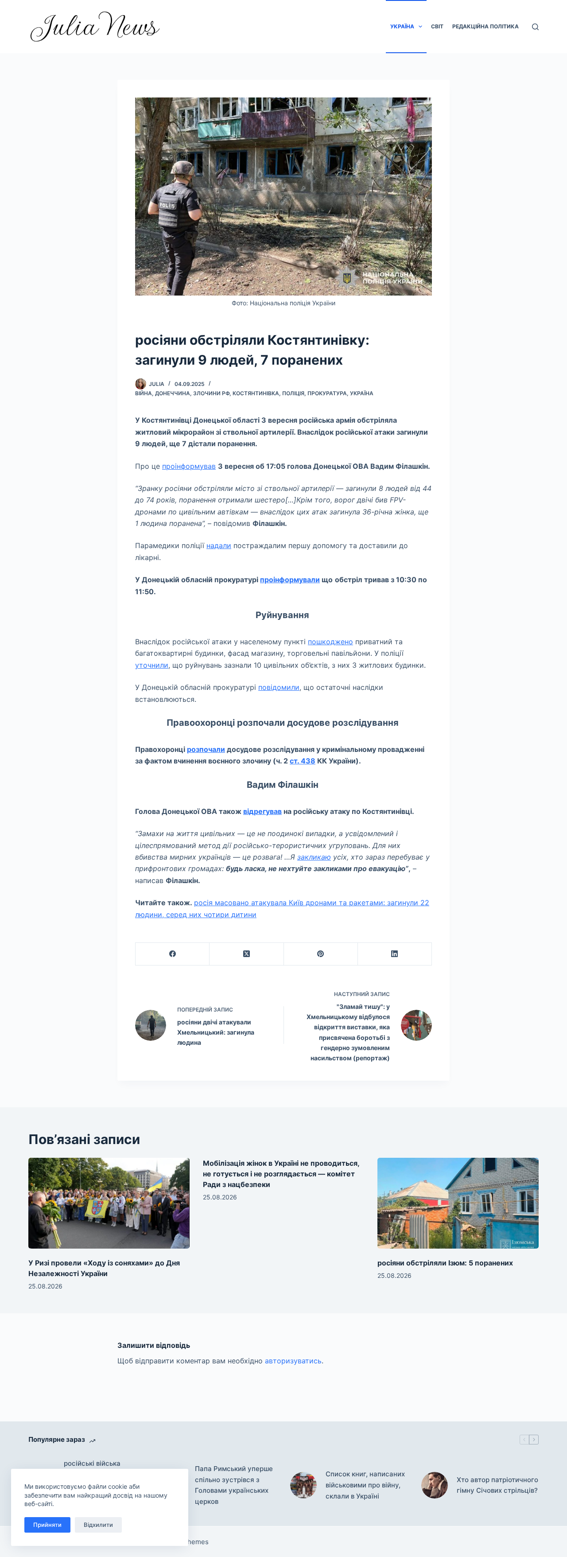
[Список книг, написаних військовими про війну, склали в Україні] (303, 1485)
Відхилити (98, 1524)
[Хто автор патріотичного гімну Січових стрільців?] (434, 1485)
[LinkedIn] (395, 954)
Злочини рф (211, 393)
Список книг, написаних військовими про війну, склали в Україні (365, 1485)
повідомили (278, 687)
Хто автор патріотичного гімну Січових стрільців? (497, 1485)
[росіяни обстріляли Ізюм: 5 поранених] (458, 1203)
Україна (402, 26)
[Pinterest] (321, 954)
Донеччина (172, 393)
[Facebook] (173, 954)
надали (218, 545)
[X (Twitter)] (247, 954)
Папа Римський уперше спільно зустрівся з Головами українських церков (234, 1485)
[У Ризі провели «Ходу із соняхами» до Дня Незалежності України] (109, 1203)
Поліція (293, 393)
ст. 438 (302, 760)
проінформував (189, 466)
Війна (143, 393)
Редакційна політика (485, 26)
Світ (437, 26)
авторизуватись (293, 1360)
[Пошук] (535, 26)
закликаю (314, 856)
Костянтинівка (256, 393)
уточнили (151, 665)
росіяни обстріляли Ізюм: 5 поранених (445, 1262)
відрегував (262, 811)
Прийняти (47, 1524)
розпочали (206, 749)
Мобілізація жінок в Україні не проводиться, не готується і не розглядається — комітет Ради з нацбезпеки (281, 1174)
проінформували (290, 579)
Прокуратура (327, 393)
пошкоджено (330, 641)
